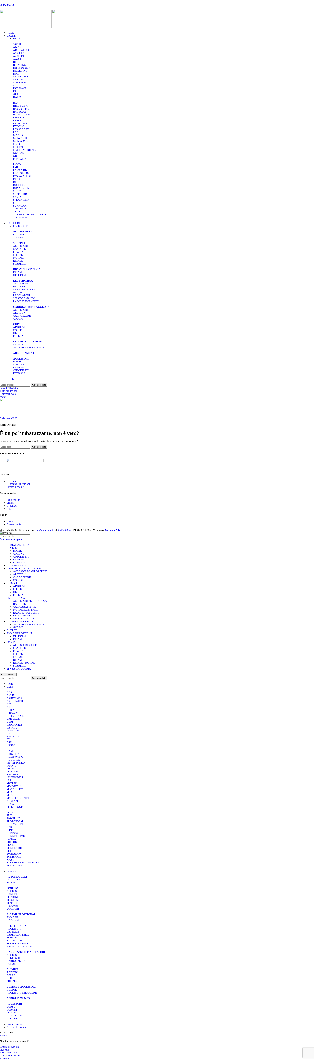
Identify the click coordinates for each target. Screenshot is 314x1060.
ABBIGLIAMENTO (18, 544)
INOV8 (17, 120)
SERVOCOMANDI (24, 298)
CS (14, 85)
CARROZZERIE (22, 315)
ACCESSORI (20, 246)
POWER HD (20, 170)
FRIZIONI (18, 251)
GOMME (18, 344)
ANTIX (17, 47)
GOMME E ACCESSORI (20, 621)
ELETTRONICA (16, 597)
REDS (16, 179)
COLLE (17, 330)
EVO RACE (19, 88)
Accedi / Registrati (16, 1027)
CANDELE (19, 248)
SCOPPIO (18, 237)
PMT (15, 167)
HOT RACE (19, 111)
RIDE (16, 182)
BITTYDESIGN (22, 67)
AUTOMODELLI (16, 565)
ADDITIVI (19, 327)
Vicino (3, 1035)
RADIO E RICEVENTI (26, 301)
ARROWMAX (21, 50)
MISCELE (18, 254)
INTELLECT (20, 123)
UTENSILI (19, 373)
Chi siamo (12, 481)
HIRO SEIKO (20, 105)
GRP (15, 94)
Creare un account (9, 1046)
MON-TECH (20, 138)
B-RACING (19, 64)
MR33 (16, 144)
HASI (16, 102)
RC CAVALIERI (22, 176)
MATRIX (18, 135)
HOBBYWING (21, 108)
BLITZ (17, 61)
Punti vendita (13, 499)
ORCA (17, 155)
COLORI (18, 318)
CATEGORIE (20, 226)
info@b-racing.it (44, 530)
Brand (10, 521)
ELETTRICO (20, 234)
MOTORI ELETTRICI (25, 609)
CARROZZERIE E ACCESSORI (25, 568)
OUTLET (12, 630)
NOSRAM (19, 152)
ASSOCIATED (21, 53)
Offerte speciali (14, 524)
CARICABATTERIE (24, 289)
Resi (9, 508)
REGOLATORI (21, 295)
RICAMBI (18, 260)
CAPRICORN (20, 76)
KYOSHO (18, 126)
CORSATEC (20, 82)
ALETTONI (19, 312)
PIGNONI (18, 367)
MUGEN (18, 147)
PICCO (17, 164)
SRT (15, 202)
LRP (15, 132)
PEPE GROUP (21, 158)
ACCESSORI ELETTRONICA (30, 600)
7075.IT (17, 44)
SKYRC (17, 196)
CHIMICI (12, 583)
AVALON (18, 56)
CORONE (18, 364)
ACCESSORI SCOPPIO (26, 645)
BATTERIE (19, 286)
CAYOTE (18, 79)
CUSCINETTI (21, 370)
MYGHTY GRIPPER (24, 150)
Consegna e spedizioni (18, 484)
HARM (17, 97)
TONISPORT (20, 208)
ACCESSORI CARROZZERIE (30, 571)
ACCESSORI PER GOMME (28, 347)
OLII (15, 333)
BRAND (18, 38)
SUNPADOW (20, 205)
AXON (17, 58)
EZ (14, 91)
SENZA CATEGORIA (19, 668)
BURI (16, 73)
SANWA (18, 190)
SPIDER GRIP (21, 199)
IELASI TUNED (22, 114)
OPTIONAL (19, 275)
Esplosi (10, 502)
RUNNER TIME (22, 188)
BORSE (17, 361)
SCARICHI (19, 263)
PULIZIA (18, 336)
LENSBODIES (21, 129)
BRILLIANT (20, 70)
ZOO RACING (21, 217)
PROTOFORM (21, 173)
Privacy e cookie (15, 486)
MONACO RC (21, 141)
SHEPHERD (20, 193)
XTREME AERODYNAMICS (29, 214)
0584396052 (64, 530)
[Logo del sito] (26, 27)
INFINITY (19, 117)
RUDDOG (19, 185)
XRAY (17, 211)
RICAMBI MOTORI (24, 662)
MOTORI (18, 257)
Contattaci (12, 505)
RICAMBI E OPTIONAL (20, 633)
